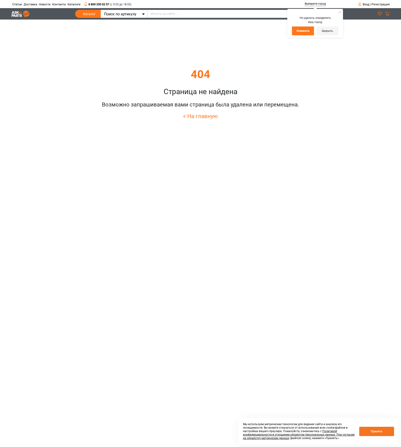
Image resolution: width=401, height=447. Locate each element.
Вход (366, 4)
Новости (45, 4)
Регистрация (381, 4)
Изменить (303, 31)
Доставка (30, 4)
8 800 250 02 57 (109, 4)
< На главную (200, 116)
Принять (376, 431)
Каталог (89, 14)
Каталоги (74, 4)
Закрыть (327, 31)
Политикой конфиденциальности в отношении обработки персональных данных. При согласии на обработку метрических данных (299, 435)
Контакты (59, 4)
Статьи (17, 4)
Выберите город (315, 3)
